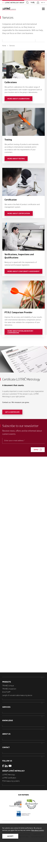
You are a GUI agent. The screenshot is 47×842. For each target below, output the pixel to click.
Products (6, 682)
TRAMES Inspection (9, 689)
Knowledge (7, 720)
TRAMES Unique (8, 686)
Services (6, 707)
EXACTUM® (6, 692)
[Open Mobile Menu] (43, 9)
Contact (6, 747)
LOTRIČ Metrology (8, 775)
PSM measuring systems (11, 781)
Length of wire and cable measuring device (17, 695)
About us (6, 734)
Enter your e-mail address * (14, 440)
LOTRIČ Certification (9, 778)
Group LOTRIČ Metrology (13, 771)
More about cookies (37, 830)
